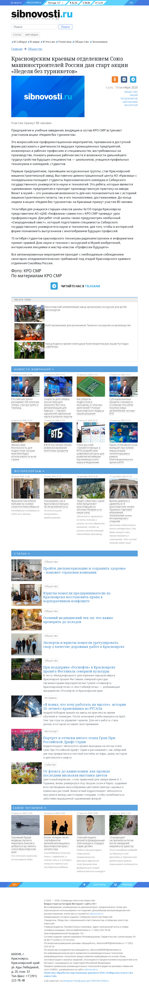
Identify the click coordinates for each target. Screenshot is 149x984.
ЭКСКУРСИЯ (131, 105)
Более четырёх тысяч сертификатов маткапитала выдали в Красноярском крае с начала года (57, 843)
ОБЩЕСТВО (131, 91)
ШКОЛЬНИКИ (130, 101)
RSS (15, 884)
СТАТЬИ (22, 553)
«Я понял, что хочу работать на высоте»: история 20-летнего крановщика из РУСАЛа (84, 706)
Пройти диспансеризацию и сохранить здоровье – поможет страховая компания (84, 570)
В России (49, 41)
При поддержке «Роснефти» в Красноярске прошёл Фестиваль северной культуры (79, 669)
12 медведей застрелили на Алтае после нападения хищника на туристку (121, 842)
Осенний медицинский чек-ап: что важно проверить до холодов (78, 620)
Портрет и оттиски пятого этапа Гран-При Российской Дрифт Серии (79, 740)
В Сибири (20, 41)
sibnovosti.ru (96, 913)
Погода (52, 2)
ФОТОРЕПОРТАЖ (29, 471)
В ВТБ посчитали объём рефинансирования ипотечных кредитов (57, 447)
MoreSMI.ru (102, 980)
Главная (16, 49)
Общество (82, 41)
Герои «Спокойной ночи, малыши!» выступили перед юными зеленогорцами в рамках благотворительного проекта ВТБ (123, 453)
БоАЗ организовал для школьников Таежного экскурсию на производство (88, 325)
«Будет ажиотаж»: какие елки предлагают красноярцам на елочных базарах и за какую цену (90, 506)
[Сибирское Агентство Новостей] (41, 13)
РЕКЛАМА (127, 884)
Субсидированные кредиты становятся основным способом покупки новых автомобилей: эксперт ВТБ (122, 406)
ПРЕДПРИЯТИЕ (129, 98)
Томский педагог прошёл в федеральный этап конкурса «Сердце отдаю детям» (91, 842)
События (50, 764)
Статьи (17, 34)
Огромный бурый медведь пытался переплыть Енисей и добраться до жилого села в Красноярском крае (23, 845)
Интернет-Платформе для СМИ (79, 980)
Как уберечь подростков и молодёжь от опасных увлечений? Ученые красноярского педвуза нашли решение (90, 406)
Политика (64, 41)
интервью (51, 697)
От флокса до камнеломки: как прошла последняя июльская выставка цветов (76, 773)
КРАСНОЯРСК (34, 2)
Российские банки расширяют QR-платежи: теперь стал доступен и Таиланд (25, 403)
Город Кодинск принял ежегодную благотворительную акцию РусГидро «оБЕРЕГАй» (87, 345)
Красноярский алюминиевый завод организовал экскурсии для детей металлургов (86, 308)
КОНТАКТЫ (100, 884)
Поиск (65, 27)
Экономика (99, 41)
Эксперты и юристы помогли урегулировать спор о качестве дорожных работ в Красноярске (83, 644)
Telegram (92, 286)
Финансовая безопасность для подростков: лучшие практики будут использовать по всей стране (23, 452)
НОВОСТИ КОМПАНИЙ (34, 369)
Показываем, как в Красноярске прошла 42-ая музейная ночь (56, 503)
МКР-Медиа (31, 34)
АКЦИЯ (134, 95)
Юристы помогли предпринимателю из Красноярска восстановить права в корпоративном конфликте (76, 597)
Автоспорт (51, 731)
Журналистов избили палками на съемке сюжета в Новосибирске (25, 503)
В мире (35, 41)
